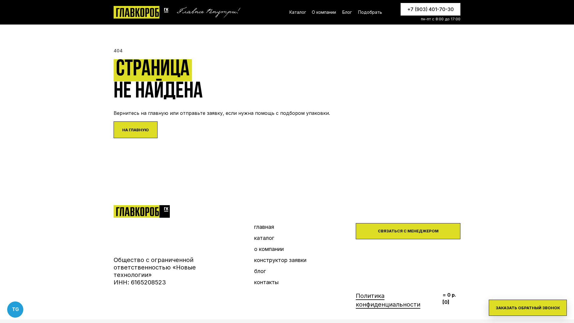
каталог (264, 238)
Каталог (297, 12)
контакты (266, 282)
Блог (347, 12)
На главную (135, 129)
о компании (269, 249)
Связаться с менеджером (408, 230)
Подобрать (370, 12)
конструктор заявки (280, 260)
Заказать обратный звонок (528, 307)
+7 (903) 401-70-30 (430, 9)
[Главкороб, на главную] (142, 12)
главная (264, 227)
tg (15, 309)
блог (260, 271)
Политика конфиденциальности (388, 300)
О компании (324, 12)
